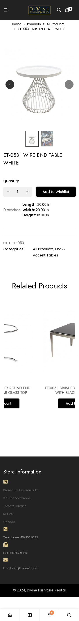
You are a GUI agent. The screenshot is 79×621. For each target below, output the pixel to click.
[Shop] (30, 615)
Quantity (11, 180)
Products (34, 24)
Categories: (13, 249)
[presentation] (9, 84)
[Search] (59, 10)
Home (16, 24)
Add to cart (54, 403)
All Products (56, 24)
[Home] (10, 615)
